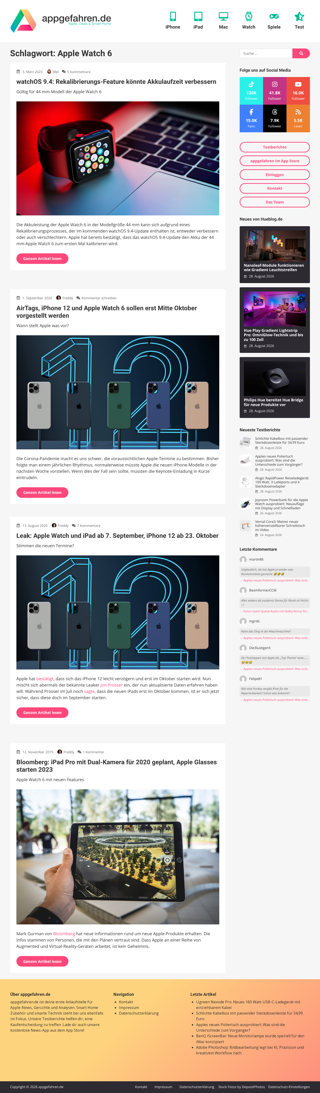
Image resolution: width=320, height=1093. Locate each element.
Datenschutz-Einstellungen (289, 1087)
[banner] (61, 21)
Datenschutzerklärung (139, 1013)
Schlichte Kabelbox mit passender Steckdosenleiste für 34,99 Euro (281, 441)
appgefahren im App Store (274, 160)
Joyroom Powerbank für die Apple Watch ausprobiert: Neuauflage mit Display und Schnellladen (281, 504)
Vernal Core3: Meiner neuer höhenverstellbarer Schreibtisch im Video (280, 526)
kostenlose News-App (29, 1030)
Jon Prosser (111, 685)
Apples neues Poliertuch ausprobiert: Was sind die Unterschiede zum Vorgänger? (278, 460)
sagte (89, 691)
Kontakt (275, 188)
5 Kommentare (78, 72)
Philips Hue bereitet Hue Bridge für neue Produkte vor (273, 402)
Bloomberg (64, 934)
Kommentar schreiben (99, 298)
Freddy (67, 298)
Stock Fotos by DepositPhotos (241, 1087)
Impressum (129, 1007)
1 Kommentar (93, 752)
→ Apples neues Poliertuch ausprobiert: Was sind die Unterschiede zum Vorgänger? (275, 580)
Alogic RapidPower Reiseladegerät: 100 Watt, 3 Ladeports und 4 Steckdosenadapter (282, 482)
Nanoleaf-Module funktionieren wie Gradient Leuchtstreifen (274, 267)
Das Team (275, 202)
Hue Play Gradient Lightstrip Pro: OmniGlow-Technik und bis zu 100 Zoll (273, 335)
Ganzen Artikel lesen (42, 258)
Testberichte (275, 147)
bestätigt (44, 679)
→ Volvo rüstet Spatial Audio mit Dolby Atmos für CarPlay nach (275, 611)
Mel (56, 72)
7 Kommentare (88, 526)
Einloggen (275, 174)
